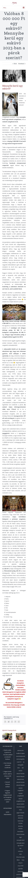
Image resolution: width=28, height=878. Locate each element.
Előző (15, 63)
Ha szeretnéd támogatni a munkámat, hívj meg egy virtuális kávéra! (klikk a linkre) (14, 705)
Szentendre (20, 871)
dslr (23, 768)
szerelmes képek (20, 874)
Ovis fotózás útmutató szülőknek (7, 765)
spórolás (20, 868)
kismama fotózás (20, 827)
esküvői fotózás (20, 782)
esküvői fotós (20, 779)
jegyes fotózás (20, 812)
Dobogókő (20, 765)
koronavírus (20, 831)
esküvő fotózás (20, 773)
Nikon (18, 860)
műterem (20, 851)
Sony (23, 860)
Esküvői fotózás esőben (7, 784)
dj (23, 762)
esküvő (20, 770)
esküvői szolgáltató (20, 789)
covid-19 (19, 762)
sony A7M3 (20, 865)
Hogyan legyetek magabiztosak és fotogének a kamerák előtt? (8, 796)
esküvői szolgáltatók (20, 795)
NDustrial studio (20, 857)
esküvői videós (20, 804)
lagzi (20, 837)
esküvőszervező (20, 807)
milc (20, 848)
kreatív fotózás (20, 834)
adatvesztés (20, 750)
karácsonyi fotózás (20, 822)
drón (18, 768)
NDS (20, 854)
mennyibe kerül (20, 840)
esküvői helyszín (20, 785)
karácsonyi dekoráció (20, 817)
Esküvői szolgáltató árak (20, 800)
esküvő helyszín (20, 776)
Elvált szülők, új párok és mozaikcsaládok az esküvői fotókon (7, 754)
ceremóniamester (20, 756)
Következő (21, 63)
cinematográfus (20, 759)
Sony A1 (20, 863)
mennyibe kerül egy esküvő (20, 844)
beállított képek (20, 753)
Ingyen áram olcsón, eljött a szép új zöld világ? (7, 775)
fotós (20, 810)
